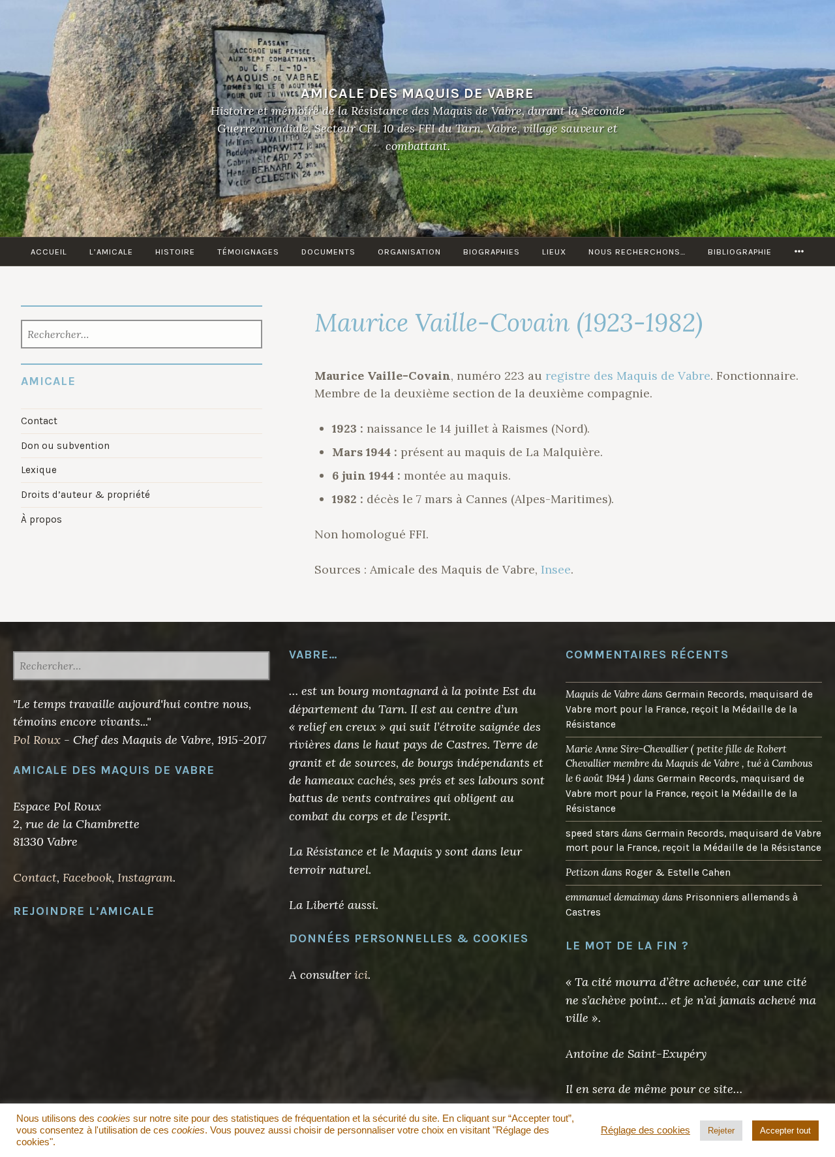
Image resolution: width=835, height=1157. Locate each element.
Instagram (145, 877)
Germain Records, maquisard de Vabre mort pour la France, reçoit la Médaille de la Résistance (689, 709)
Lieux (554, 251)
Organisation (409, 251)
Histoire (175, 251)
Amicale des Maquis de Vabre (417, 93)
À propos (41, 519)
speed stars (592, 833)
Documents (328, 251)
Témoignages (248, 251)
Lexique (39, 470)
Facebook (87, 877)
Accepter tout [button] (785, 1130)
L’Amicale (111, 251)
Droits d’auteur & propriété (85, 495)
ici (361, 974)
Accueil (49, 251)
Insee (556, 569)
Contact (39, 421)
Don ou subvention (65, 446)
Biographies (491, 251)
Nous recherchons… (637, 251)
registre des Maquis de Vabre (627, 375)
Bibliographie (740, 251)
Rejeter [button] (721, 1130)
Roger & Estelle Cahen (678, 872)
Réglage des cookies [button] (645, 1130)
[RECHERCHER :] (141, 335)
